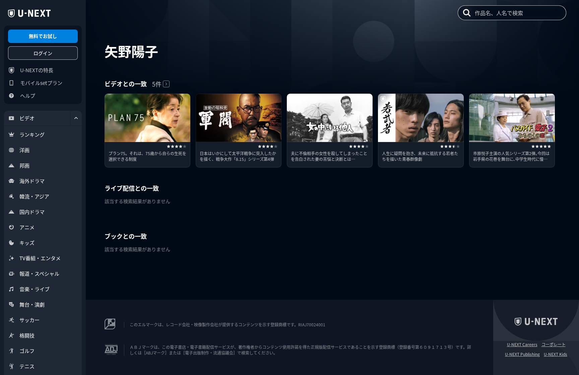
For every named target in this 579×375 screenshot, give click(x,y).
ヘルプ (27, 95)
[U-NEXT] (29, 13)
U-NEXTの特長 (36, 70)
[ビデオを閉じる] (76, 118)
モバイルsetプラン (41, 82)
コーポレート (553, 344)
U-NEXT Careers (522, 344)
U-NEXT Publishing (522, 354)
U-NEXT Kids (555, 354)
